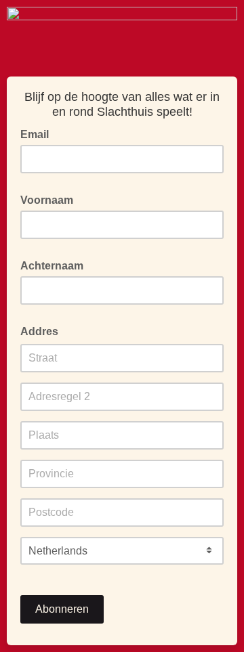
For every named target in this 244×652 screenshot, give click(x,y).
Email (38, 133)
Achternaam (56, 264)
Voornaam (50, 199)
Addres (43, 330)
